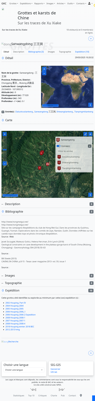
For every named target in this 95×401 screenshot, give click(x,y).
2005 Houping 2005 (14, 308)
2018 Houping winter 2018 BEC (19, 326)
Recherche (13, 341)
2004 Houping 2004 (14, 305)
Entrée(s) (65, 146)
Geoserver (55, 369)
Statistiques (18, 395)
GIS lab (54, 372)
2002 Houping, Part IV (15, 302)
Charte (54, 395)
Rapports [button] (38, 3)
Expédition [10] (82, 51)
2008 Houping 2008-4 (15, 323)
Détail (6, 51)
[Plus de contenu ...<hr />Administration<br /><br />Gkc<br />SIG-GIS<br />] (91, 38)
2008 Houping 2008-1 (15, 317)
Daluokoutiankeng (24, 111)
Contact (72, 395)
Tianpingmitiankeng (83, 111)
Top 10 (31, 395)
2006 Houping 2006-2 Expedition (20, 314)
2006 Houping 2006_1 (15, 311)
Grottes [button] (13, 3)
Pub (63, 395)
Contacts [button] (80, 3)
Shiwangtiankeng (65, 111)
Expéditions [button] (25, 3)
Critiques (42, 395)
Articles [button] (60, 3)
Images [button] (50, 3)
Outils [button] (70, 3)
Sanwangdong (41, 111)
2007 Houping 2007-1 (15, 320)
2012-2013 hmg (12, 329)
